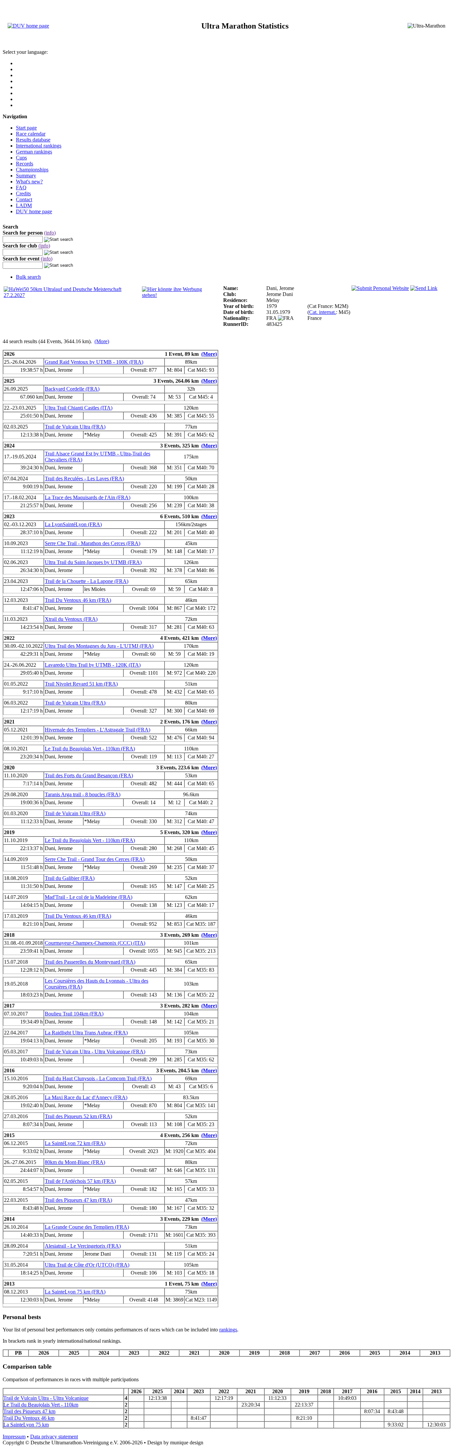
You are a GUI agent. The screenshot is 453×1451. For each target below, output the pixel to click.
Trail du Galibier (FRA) (70, 878)
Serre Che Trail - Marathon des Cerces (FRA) (92, 543)
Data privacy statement (54, 1436)
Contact (24, 199)
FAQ (21, 187)
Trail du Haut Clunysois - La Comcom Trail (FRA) (98, 1078)
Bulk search (28, 277)
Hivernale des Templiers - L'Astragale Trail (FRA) (97, 729)
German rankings (34, 151)
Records (24, 163)
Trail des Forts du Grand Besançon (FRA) (89, 775)
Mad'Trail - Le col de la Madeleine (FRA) (88, 897)
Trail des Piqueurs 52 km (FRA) (78, 1116)
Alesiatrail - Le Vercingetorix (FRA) (83, 1246)
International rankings (38, 145)
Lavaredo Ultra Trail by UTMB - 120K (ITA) (93, 665)
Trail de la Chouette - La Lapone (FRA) (86, 581)
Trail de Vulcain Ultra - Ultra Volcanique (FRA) (95, 1051)
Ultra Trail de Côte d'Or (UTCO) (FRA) (87, 1265)
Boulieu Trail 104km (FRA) (74, 1013)
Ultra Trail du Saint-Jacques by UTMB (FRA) (93, 562)
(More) (102, 341)
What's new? (29, 181)
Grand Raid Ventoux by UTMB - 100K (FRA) (94, 362)
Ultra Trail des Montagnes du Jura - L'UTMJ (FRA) (99, 646)
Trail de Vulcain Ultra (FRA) (75, 427)
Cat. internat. (322, 312)
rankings (228, 1329)
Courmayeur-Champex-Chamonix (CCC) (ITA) (95, 943)
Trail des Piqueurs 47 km (29, 1411)
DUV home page (34, 211)
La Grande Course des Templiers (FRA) (87, 1227)
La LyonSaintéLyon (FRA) (73, 524)
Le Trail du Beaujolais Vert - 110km (40, 1404)
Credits (23, 193)
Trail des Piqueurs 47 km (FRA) (78, 1200)
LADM (24, 205)
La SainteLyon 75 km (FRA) (75, 1292)
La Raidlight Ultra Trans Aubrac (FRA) (86, 1032)
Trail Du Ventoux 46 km (28, 1418)
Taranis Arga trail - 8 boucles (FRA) (82, 794)
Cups (21, 157)
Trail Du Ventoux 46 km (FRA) (78, 600)
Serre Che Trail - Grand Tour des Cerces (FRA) (95, 859)
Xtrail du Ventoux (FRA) (71, 619)
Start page (26, 128)
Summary (26, 175)
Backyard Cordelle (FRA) (72, 389)
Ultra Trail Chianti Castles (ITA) (78, 408)
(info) (50, 233)
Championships (32, 169)
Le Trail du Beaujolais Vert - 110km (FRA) (90, 748)
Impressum (14, 1436)
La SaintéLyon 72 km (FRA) (75, 1143)
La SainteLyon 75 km (26, 1424)
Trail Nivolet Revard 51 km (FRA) (81, 684)
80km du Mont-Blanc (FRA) (75, 1162)
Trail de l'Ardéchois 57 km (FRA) (80, 1181)
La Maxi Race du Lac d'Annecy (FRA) (86, 1097)
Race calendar (30, 134)
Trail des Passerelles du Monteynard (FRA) (90, 962)
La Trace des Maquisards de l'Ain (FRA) (87, 497)
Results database (33, 140)
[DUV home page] (28, 26)
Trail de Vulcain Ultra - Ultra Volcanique (46, 1398)
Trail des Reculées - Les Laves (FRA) (84, 478)
